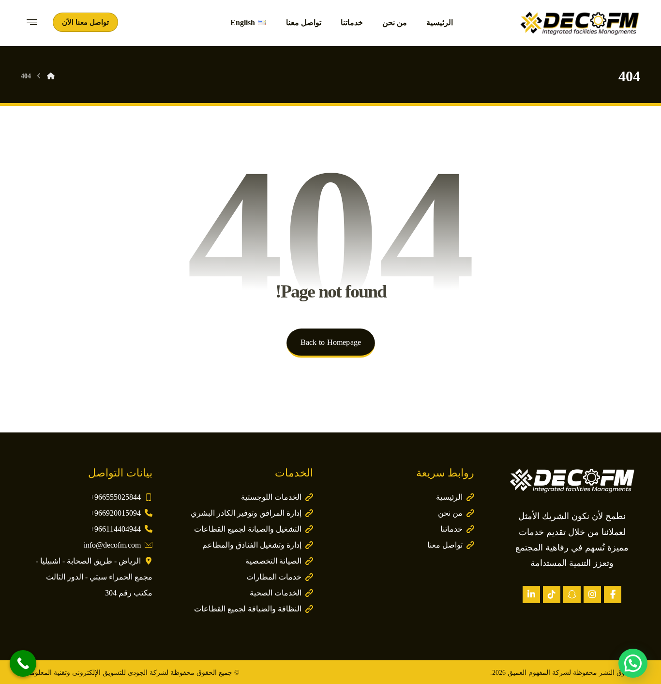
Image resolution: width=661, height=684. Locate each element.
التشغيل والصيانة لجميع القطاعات (247, 529)
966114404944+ (115, 529)
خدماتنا (451, 529)
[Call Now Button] (23, 663)
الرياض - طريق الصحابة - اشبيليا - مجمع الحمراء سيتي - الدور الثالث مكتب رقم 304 (94, 577)
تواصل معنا (445, 545)
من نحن (450, 513)
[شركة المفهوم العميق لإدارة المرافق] (579, 23)
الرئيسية (449, 497)
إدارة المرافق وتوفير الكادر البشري (246, 513)
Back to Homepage (330, 342)
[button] (612, 594)
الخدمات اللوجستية (271, 497)
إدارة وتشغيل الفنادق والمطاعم (251, 545)
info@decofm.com (112, 545)
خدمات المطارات (273, 577)
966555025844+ (115, 497)
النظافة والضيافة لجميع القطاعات (247, 609)
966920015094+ (115, 513)
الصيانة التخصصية (273, 561)
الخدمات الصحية (275, 593)
